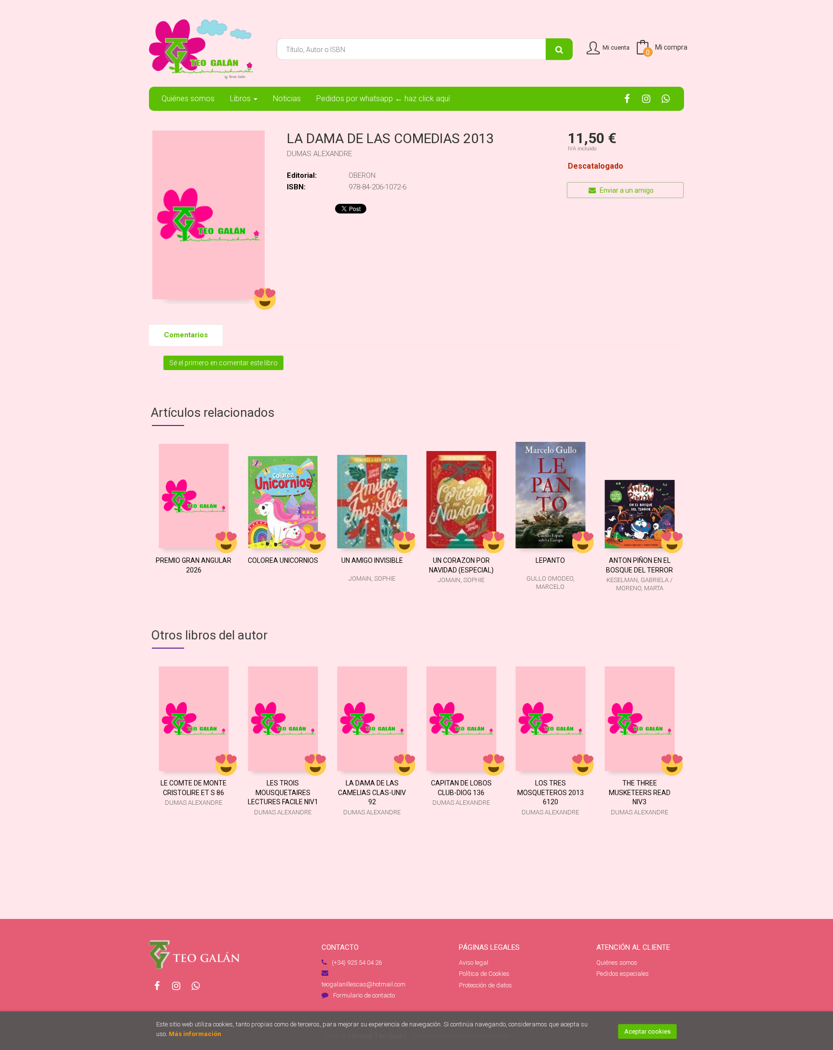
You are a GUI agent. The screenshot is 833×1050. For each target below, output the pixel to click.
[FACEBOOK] (627, 98)
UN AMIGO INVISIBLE (372, 560)
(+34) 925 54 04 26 (357, 962)
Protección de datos (485, 985)
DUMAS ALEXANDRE (319, 153)
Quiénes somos (616, 962)
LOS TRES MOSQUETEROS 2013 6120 (550, 792)
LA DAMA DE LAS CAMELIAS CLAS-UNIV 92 (372, 792)
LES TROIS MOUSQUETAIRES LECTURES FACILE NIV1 (283, 792)
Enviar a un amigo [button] (626, 190)
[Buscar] (559, 49)
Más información (195, 1033)
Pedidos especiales (622, 973)
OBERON (362, 175)
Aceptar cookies (647, 1031)
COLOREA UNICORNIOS (283, 560)
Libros (241, 98)
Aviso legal (473, 962)
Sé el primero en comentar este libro (223, 363)
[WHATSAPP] (665, 98)
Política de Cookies (484, 973)
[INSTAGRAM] (646, 98)
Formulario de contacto (364, 995)
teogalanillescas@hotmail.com (363, 984)
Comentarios (186, 335)
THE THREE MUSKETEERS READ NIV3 (640, 792)
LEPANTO (550, 560)
